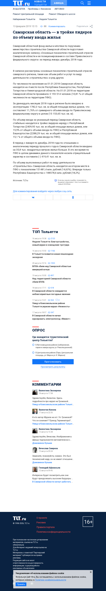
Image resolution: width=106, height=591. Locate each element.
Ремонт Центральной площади (28, 14)
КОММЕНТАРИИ (46, 384)
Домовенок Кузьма (42, 443)
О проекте (41, 517)
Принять (21, 584)
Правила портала (45, 527)
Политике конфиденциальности (50, 580)
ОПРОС (38, 330)
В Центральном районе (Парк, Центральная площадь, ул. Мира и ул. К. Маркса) (54, 354)
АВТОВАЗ (59, 9)
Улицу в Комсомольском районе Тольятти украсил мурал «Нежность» (67, 404)
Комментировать (56, 26)
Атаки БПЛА (19, 9)
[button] (33, 197)
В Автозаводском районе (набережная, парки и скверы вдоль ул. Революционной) (54, 346)
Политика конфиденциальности (53, 531)
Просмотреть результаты (53, 367)
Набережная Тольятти (24, 19)
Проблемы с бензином (39, 9)
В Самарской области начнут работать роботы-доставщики (62, 482)
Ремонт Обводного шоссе (62, 14)
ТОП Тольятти (45, 232)
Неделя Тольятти (48, 19)
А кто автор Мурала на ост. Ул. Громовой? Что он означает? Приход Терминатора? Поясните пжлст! (52, 419)
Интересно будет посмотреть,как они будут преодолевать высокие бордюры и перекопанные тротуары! (52, 477)
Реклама (41, 522)
